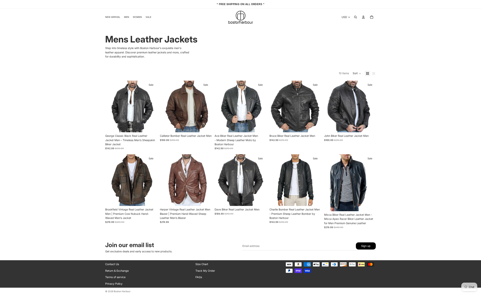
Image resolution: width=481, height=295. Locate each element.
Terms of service (115, 277)
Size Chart (201, 264)
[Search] (355, 17)
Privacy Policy (114, 283)
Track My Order (205, 270)
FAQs (198, 277)
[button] (357, 73)
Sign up (366, 245)
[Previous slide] (110, 106)
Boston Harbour (122, 291)
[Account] (363, 17)
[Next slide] (151, 106)
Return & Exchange (117, 270)
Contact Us (112, 264)
